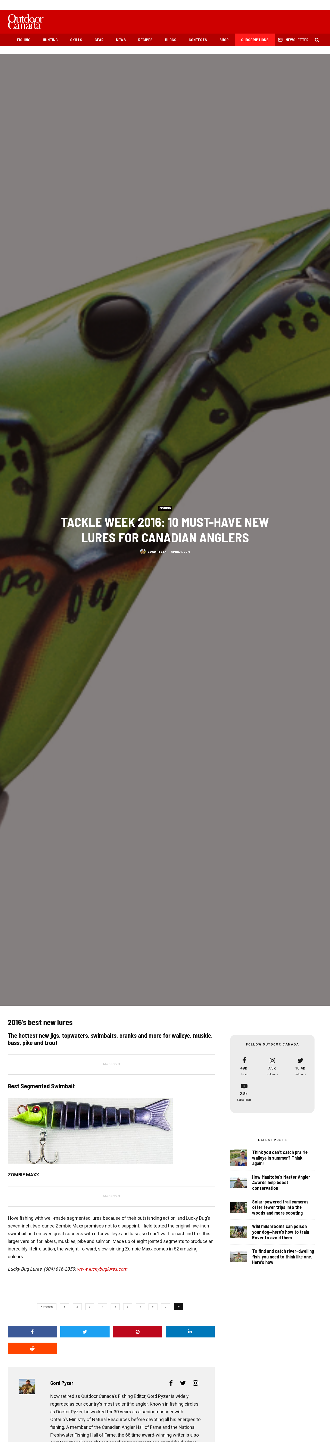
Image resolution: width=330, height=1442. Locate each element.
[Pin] (137, 1331)
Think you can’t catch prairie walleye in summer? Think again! (280, 1158)
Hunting (50, 39)
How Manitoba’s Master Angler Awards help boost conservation (281, 1182)
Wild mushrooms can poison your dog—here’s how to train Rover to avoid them (280, 1232)
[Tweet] (85, 1331)
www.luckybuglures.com (102, 1269)
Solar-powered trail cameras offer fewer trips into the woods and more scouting (280, 1207)
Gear (99, 39)
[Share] (32, 1331)
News (121, 39)
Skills (76, 39)
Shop (224, 39)
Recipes (145, 39)
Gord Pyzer (157, 551)
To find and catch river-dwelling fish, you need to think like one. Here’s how (283, 1256)
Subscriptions (255, 39)
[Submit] (32, 1348)
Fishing (23, 39)
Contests (198, 39)
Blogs (170, 39)
